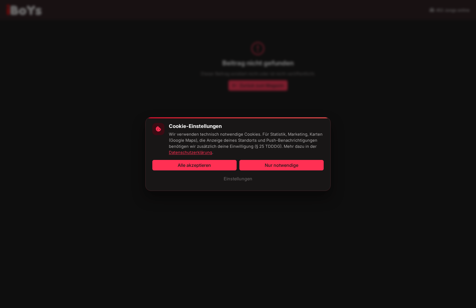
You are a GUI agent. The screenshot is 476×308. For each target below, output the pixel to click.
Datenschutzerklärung (190, 152)
